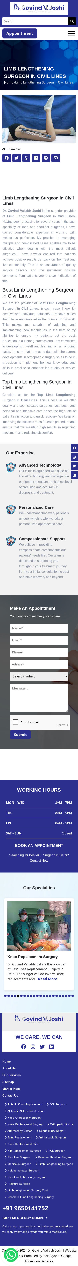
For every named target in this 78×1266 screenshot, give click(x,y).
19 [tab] (63, 996)
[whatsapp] (11, 1255)
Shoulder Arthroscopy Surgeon (26, 1177)
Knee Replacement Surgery (25, 1124)
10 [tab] (34, 996)
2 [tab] (8, 996)
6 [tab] (21, 996)
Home (6, 1061)
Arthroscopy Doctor (19, 1130)
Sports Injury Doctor (51, 1130)
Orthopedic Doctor (61, 1124)
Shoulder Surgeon (19, 1157)
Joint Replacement (19, 1137)
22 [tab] (72, 996)
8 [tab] (28, 996)
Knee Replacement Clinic (23, 1144)
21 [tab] (69, 996)
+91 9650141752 (25, 1208)
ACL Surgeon (57, 1104)
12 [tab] (40, 996)
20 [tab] (66, 996)
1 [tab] (5, 996)
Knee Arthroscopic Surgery (24, 1117)
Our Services (11, 1075)
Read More (47, 978)
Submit (20, 734)
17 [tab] (56, 996)
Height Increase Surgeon (23, 1170)
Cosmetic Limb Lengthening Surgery (30, 1197)
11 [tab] (37, 996)
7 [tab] (24, 996)
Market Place (11, 1088)
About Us (9, 1068)
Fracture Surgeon (18, 1183)
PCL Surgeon (56, 1150)
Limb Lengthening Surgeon (55, 1163)
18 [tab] (60, 996)
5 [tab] (18, 996)
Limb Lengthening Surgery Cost (27, 1190)
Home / (9, 82)
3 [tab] (12, 996)
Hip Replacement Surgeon (24, 1150)
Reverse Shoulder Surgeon (54, 1157)
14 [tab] (47, 996)
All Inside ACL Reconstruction (25, 1111)
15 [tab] (50, 996)
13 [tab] (44, 996)
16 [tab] (53, 996)
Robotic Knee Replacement (24, 1104)
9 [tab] (31, 996)
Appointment (19, 33)
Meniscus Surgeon (19, 1163)
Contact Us (10, 1095)
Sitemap (8, 1082)
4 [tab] (15, 996)
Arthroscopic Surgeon (52, 1137)
